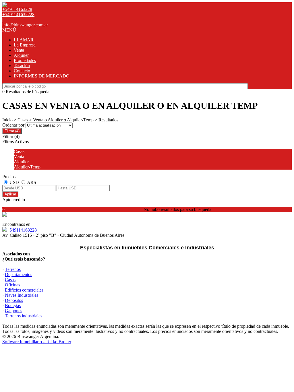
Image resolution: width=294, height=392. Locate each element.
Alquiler (21, 55)
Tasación (22, 65)
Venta (19, 50)
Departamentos (18, 274)
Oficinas (12, 284)
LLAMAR (24, 39)
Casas (23, 119)
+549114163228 (22, 230)
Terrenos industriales (23, 315)
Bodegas (13, 305)
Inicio (7, 119)
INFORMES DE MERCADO (41, 75)
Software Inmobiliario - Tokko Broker (36, 341)
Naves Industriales (21, 295)
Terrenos (13, 269)
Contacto (22, 70)
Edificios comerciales (24, 290)
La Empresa (25, 44)
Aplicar (10, 194)
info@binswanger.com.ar (25, 24)
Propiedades (25, 60)
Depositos (14, 300)
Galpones (13, 310)
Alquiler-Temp (80, 119)
